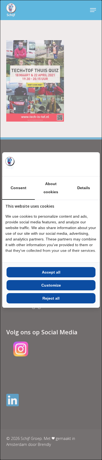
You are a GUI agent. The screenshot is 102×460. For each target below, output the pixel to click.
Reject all (51, 298)
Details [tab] (83, 188)
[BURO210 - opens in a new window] (76, 164)
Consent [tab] (18, 188)
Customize (51, 285)
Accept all (51, 272)
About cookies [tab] (51, 188)
